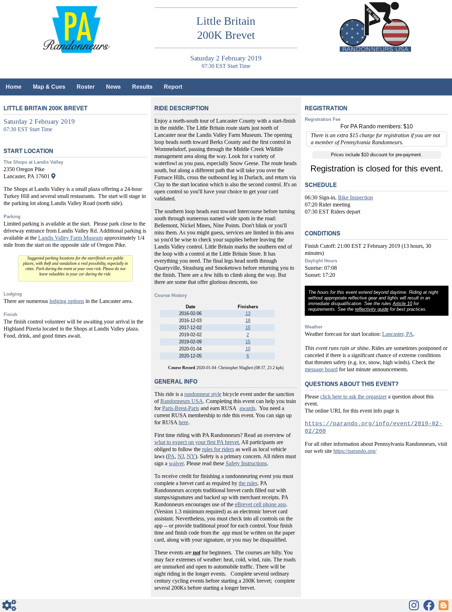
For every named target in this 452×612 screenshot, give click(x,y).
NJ (181, 456)
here (183, 422)
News (113, 87)
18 (247, 320)
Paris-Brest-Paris (180, 408)
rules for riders (218, 449)
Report (173, 87)
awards (247, 408)
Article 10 (402, 303)
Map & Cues (49, 87)
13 (247, 313)
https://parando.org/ (354, 451)
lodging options (66, 301)
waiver (176, 463)
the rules (248, 483)
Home (14, 87)
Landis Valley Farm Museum (70, 238)
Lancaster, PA (397, 334)
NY (191, 456)
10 (247, 348)
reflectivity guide (371, 309)
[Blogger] (443, 605)
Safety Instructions (246, 463)
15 (247, 327)
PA (171, 456)
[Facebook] (428, 605)
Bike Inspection (355, 197)
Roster (86, 87)
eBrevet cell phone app (260, 504)
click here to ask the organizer (353, 397)
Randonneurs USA (181, 401)
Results (142, 87)
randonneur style (202, 394)
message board (321, 369)
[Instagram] (414, 605)
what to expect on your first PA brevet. (197, 442)
